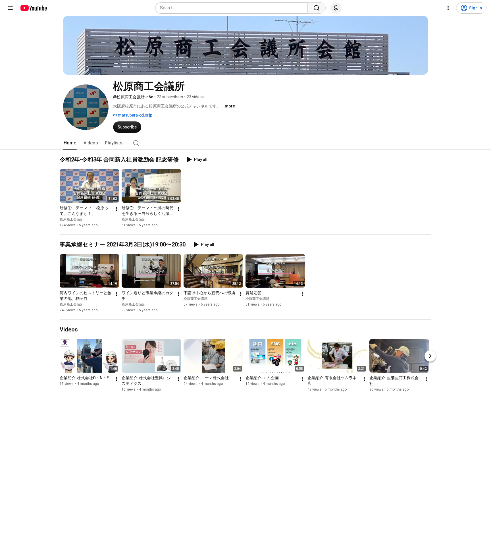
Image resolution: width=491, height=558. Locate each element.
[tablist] (245, 143)
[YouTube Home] (33, 8)
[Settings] (448, 8)
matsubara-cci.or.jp (134, 115)
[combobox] (233, 8)
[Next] (430, 356)
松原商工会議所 (72, 219)
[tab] (70, 143)
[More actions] (116, 209)
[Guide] (10, 8)
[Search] (316, 8)
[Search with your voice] (336, 8)
